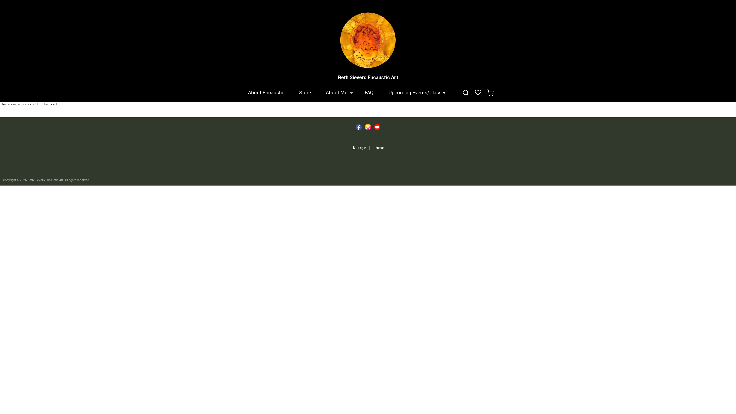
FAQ (369, 92)
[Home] (368, 40)
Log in (362, 148)
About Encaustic (266, 92)
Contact (379, 148)
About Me (332, 95)
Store (305, 92)
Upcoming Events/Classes (417, 92)
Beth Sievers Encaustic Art (368, 77)
